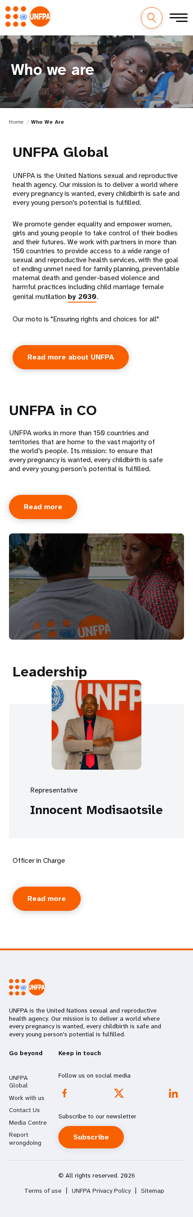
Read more (43, 506)
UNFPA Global (18, 1082)
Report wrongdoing (25, 1138)
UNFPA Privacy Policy (101, 1191)
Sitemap (152, 1191)
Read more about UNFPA (70, 357)
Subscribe (91, 1137)
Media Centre (28, 1122)
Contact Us (24, 1110)
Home (16, 122)
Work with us (26, 1098)
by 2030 (82, 296)
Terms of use (42, 1191)
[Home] (27, 16)
